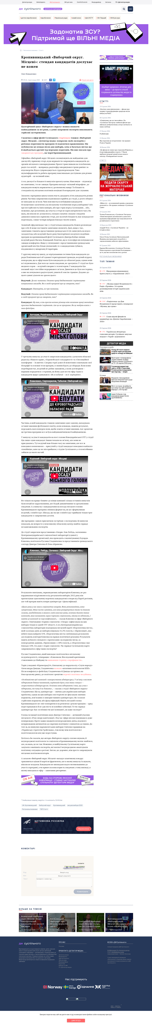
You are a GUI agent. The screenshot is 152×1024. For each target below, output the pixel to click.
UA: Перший (101, 18)
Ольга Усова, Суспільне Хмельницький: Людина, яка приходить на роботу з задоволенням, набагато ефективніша (114, 239)
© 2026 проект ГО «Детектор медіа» (118, 950)
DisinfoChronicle (82, 2)
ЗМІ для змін (68, 2)
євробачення (46, 18)
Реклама (61, 946)
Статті (41, 50)
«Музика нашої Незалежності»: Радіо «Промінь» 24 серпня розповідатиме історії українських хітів (116, 287)
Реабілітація (104, 134)
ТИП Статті (44, 809)
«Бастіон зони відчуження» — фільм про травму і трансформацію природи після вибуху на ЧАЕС (115, 111)
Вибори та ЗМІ (63, 965)
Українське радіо (61, 18)
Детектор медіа (27, 2)
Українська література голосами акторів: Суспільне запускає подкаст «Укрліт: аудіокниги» (116, 334)
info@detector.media (117, 952)
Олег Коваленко (28, 74)
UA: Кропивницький (29, 805)
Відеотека (62, 964)
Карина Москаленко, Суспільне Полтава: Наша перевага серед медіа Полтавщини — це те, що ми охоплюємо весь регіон (116, 250)
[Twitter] (54, 80)
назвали (58, 668)
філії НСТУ (89, 18)
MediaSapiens (40, 2)
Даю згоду (76, 1020)
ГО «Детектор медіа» (123, 2)
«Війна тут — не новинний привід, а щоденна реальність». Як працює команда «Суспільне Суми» (116, 205)
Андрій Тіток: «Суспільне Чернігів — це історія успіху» (114, 229)
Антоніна (108, 2)
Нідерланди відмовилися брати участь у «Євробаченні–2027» (115, 272)
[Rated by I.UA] (71, 999)
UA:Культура (115, 18)
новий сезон (76, 18)
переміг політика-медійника (77, 674)
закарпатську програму (32, 152)
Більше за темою (30, 909)
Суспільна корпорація (53, 9)
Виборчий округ (45, 805)
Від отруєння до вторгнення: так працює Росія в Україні (115, 142)
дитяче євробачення (28, 18)
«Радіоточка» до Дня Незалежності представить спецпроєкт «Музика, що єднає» (116, 304)
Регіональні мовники (30, 50)
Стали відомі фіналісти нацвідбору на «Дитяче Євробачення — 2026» (116, 319)
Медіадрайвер (96, 2)
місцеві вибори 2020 (75, 805)
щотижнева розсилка (49, 821)
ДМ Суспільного (55, 2)
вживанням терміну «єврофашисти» (65, 660)
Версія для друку (88, 80)
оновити (81, 863)
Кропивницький (59, 805)
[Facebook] (50, 80)
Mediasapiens (63, 956)
